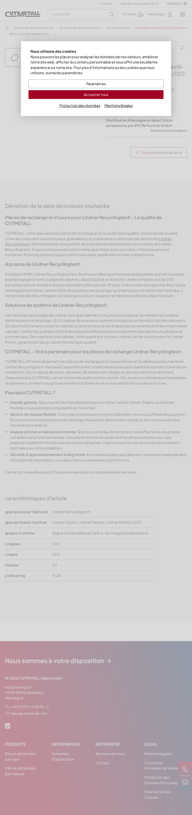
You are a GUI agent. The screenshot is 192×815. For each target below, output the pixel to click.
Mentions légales (118, 105)
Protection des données (80, 105)
